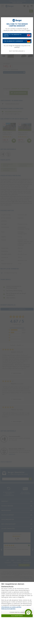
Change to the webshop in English (12, 35)
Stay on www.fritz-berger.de (13, 41)
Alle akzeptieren (17, 615)
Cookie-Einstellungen (17, 612)
